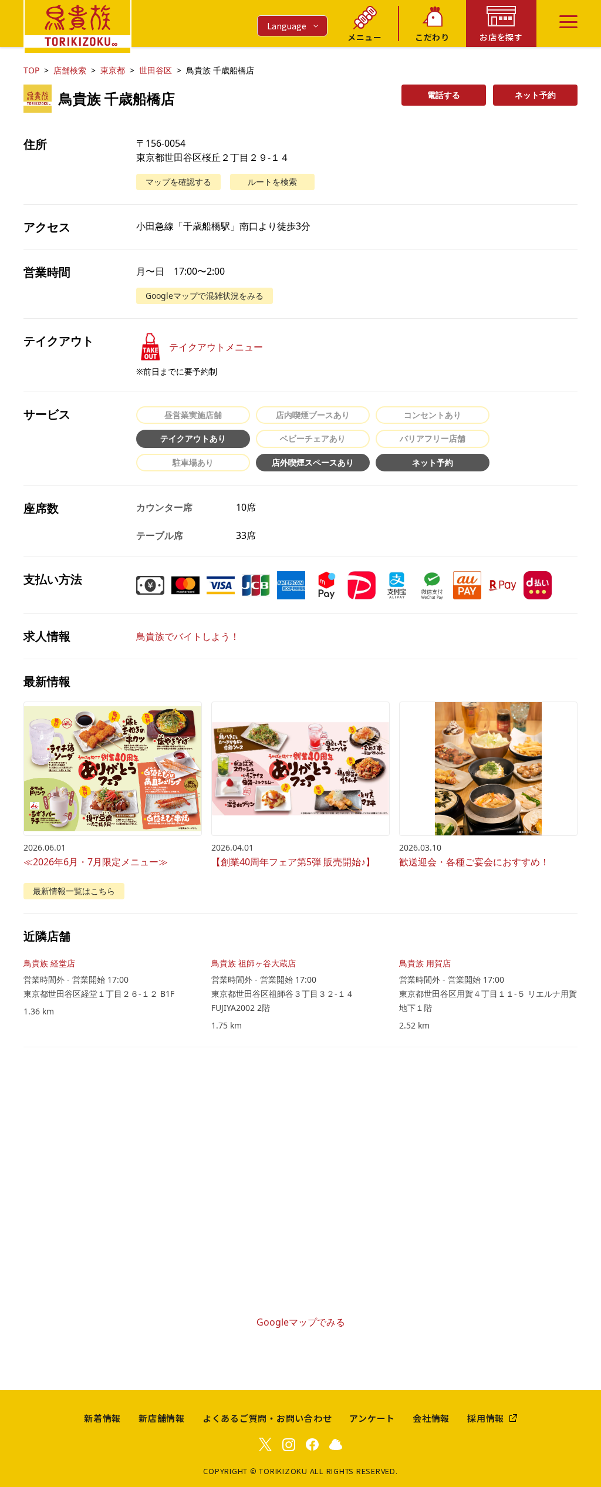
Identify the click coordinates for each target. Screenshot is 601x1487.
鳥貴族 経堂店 (49, 963)
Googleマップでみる (300, 1322)
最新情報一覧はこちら (74, 890)
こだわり (432, 37)
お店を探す (501, 37)
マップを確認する (178, 181)
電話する (443, 94)
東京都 (112, 70)
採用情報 (485, 1418)
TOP (31, 70)
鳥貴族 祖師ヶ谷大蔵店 (253, 963)
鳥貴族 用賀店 (425, 963)
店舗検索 (69, 70)
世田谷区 (155, 70)
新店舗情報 (162, 1418)
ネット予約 (535, 94)
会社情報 (431, 1418)
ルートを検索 (272, 181)
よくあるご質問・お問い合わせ (267, 1418)
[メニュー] (568, 21)
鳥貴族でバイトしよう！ (187, 636)
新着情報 (102, 1418)
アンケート (372, 1418)
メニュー (364, 37)
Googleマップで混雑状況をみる (205, 295)
